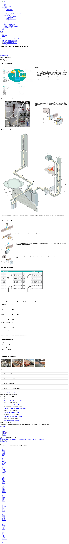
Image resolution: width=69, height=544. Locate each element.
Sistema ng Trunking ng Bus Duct (12, 439)
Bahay (3, 34)
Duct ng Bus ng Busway (29, 439)
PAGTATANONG (3, 426)
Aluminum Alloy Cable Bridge (11, 16)
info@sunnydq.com (5, 429)
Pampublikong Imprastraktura (9, 25)
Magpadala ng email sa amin (4, 55)
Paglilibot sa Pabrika (7, 6)
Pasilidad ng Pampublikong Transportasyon (11, 26)
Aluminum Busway (9, 10)
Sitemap (1, 438)
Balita (3, 29)
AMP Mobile (6, 438)
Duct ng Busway (41, 439)
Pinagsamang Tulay (9, 17)
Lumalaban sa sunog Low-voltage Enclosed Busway (12, 391)
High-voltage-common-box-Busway (11, 412)
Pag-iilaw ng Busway (9, 14)
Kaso (3, 21)
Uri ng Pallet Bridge (9, 20)
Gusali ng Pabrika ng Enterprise (9, 24)
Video (3, 28)
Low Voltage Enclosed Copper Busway (12, 420)
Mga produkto (4, 7)
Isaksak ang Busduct (3, 439)
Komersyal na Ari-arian (8, 23)
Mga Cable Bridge (7, 15)
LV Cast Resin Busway (10, 12)
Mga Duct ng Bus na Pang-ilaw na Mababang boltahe (15, 400)
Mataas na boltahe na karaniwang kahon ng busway (14, 13)
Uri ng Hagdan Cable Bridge (11, 19)
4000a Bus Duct (35, 439)
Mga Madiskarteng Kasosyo (8, 27)
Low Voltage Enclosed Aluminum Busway (13, 416)
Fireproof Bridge (9, 18)
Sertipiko (5, 5)
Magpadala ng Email (3, 441)
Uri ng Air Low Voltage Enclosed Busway (10, 392)
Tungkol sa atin (4, 3)
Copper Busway (9, 9)
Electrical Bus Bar (21, 439)
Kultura (5, 4)
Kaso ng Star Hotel (7, 22)
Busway (5, 8)
